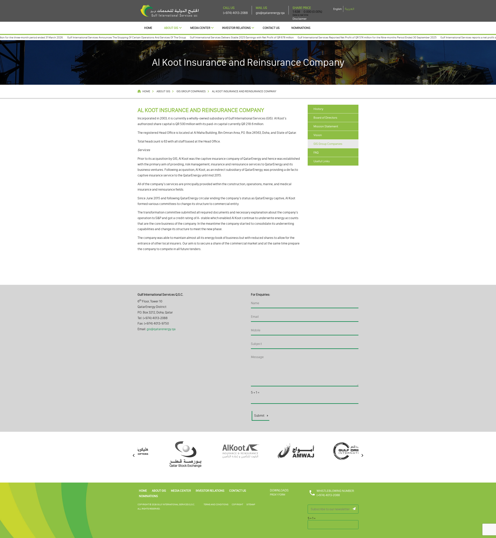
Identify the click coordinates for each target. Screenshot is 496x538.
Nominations (300, 28)
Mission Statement (325, 126)
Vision (317, 135)
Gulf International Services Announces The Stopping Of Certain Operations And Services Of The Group (113, 37)
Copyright (237, 504)
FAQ (316, 152)
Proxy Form (277, 494)
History (318, 109)
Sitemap (250, 504)
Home (148, 28)
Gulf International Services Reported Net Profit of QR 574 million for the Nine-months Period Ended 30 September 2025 (353, 37)
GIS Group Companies (327, 144)
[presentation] (134, 455)
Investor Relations (236, 28)
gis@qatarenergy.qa (270, 13)
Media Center (200, 28)
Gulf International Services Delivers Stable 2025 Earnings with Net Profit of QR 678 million (228, 37)
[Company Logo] (169, 10)
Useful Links (321, 161)
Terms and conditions (216, 504)
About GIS (171, 28)
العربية (349, 9)
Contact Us (271, 28)
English (337, 9)
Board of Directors (325, 117)
